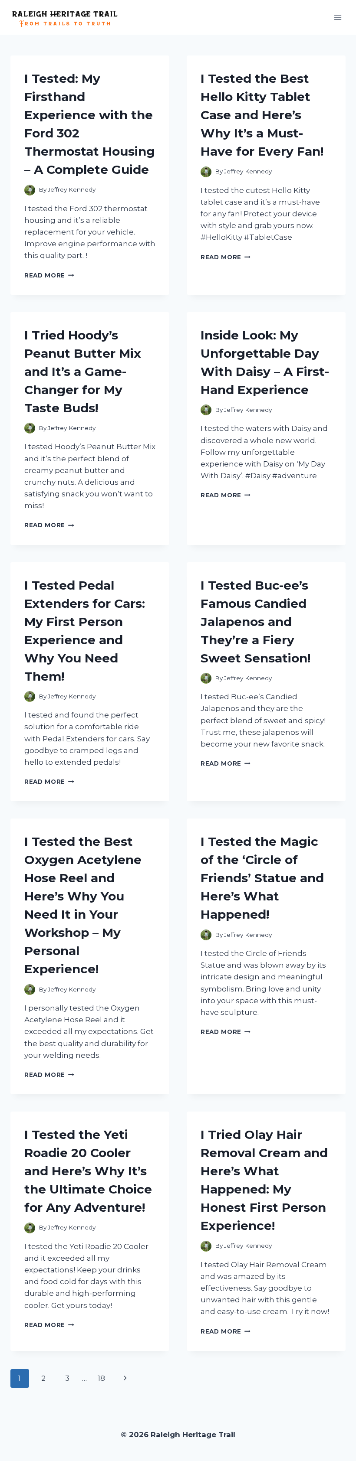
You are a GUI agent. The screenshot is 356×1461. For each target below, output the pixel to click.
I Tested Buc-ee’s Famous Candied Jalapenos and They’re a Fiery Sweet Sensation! (255, 621)
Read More (49, 275)
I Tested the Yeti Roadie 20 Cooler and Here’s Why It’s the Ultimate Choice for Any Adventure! (88, 1171)
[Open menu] (338, 17)
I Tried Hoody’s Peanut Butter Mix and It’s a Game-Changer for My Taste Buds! (82, 371)
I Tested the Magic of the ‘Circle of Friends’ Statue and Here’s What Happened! (262, 878)
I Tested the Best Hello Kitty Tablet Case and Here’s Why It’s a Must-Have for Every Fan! (262, 115)
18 (101, 1378)
